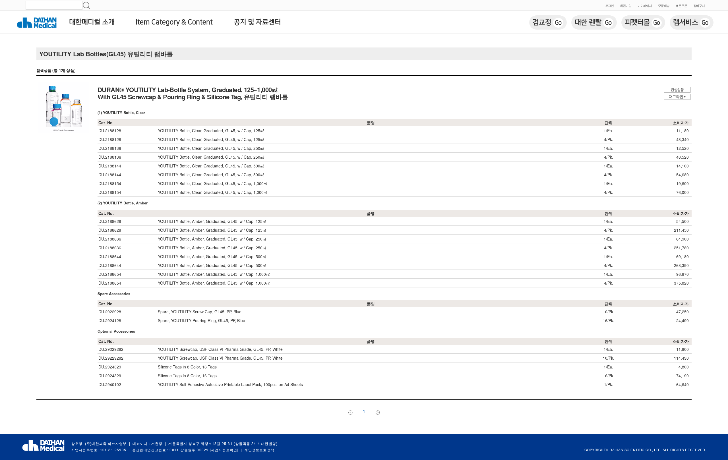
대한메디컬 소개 (92, 22)
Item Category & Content (174, 22)
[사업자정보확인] (224, 449)
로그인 (609, 5)
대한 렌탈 (593, 22)
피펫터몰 (642, 22)
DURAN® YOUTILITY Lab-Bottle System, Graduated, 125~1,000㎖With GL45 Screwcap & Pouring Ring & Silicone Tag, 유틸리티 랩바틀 (193, 93)
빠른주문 (681, 5)
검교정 (547, 22)
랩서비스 (690, 22)
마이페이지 (645, 5)
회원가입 (625, 5)
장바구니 (699, 5)
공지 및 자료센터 (257, 22)
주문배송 (663, 5)
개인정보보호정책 (259, 449)
